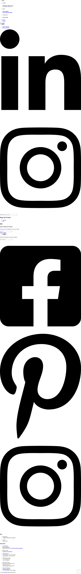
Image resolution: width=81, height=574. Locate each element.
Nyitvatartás (2, 23)
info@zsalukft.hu (6, 11)
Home (4, 19)
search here (2, 214)
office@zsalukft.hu (6, 569)
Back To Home (3, 232)
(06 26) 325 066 (5, 17)
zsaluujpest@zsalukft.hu (7, 551)
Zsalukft (5, 572)
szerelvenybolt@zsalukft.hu (7, 12)
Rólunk (4, 20)
